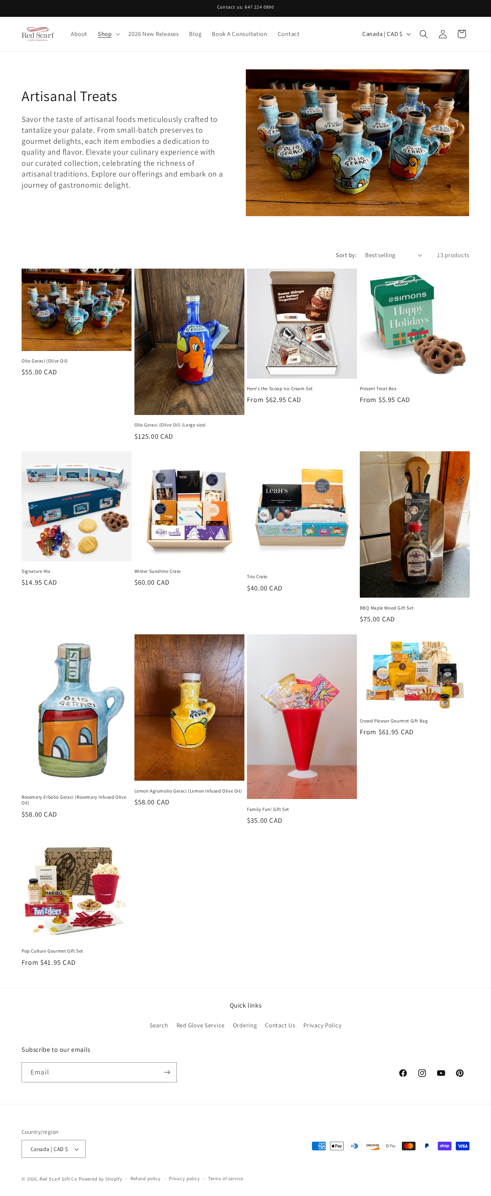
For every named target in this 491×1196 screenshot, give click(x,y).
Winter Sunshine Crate (157, 571)
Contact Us (280, 1025)
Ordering (245, 1025)
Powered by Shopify (100, 1179)
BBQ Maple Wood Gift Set (387, 608)
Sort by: (346, 255)
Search (159, 1025)
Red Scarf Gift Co (58, 1179)
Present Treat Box (378, 389)
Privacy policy (184, 1179)
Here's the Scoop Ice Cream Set (280, 389)
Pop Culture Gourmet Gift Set (52, 951)
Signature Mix (36, 571)
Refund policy (145, 1179)
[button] (107, 34)
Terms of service (225, 1179)
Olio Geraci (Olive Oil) (45, 361)
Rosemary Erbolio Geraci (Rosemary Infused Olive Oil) (74, 800)
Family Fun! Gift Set (268, 809)
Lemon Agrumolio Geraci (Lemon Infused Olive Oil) (188, 791)
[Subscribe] (166, 1072)
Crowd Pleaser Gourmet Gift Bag (394, 721)
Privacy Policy (322, 1025)
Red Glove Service (200, 1025)
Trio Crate (257, 577)
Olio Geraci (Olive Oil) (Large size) (170, 425)
